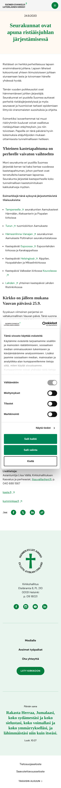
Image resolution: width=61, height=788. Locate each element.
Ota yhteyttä (30, 659)
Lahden (10, 283)
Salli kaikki (30, 438)
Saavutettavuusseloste (30, 771)
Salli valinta (30, 449)
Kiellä (30, 461)
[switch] (52, 393)
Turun (8, 226)
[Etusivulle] (15, 5)
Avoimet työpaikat (30, 649)
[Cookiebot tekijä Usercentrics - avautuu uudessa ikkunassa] (43, 324)
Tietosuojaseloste (30, 764)
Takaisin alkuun (29, 781)
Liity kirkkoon (30, 670)
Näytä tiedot (43, 427)
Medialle (30, 640)
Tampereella (13, 209)
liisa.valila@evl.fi (42, 479)
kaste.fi (7, 492)
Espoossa (27, 246)
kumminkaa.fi (11, 501)
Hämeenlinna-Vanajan (19, 234)
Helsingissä (28, 258)
